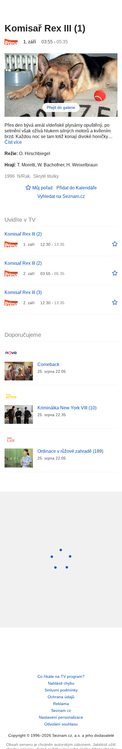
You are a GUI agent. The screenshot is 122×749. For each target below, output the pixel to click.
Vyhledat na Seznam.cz (61, 196)
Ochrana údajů (61, 697)
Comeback (48, 364)
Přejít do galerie (61, 107)
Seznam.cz (61, 710)
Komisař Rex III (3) (23, 292)
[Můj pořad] (114, 244)
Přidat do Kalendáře (76, 187)
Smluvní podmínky (61, 690)
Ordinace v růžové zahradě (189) (70, 451)
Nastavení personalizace (61, 717)
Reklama (61, 703)
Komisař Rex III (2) (23, 234)
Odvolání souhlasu (61, 724)
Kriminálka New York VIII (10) (66, 407)
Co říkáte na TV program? (61, 676)
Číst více (13, 142)
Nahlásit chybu (61, 683)
